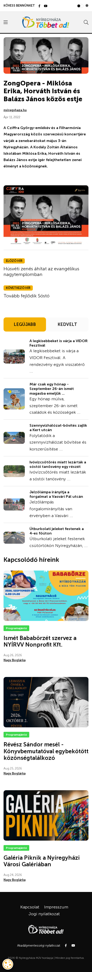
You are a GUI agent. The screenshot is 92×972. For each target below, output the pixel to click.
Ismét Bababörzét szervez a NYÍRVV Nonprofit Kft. (40, 641)
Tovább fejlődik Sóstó (27, 296)
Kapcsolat (29, 907)
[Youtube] (45, 6)
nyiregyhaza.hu (15, 110)
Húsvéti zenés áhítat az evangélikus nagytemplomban (41, 271)
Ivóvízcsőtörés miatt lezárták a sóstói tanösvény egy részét (57, 464)
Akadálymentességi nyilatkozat (38, 945)
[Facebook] (39, 6)
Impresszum (56, 907)
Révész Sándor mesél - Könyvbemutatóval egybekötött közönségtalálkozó (46, 751)
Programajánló (16, 628)
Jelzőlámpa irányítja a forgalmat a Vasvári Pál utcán (56, 494)
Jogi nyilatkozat (44, 913)
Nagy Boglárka (14, 660)
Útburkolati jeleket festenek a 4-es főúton (56, 530)
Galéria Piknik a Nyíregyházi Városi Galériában (42, 861)
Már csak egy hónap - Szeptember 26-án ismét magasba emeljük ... (51, 388)
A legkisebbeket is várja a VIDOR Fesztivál (58, 343)
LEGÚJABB (25, 324)
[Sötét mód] (86, 5)
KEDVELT (67, 324)
